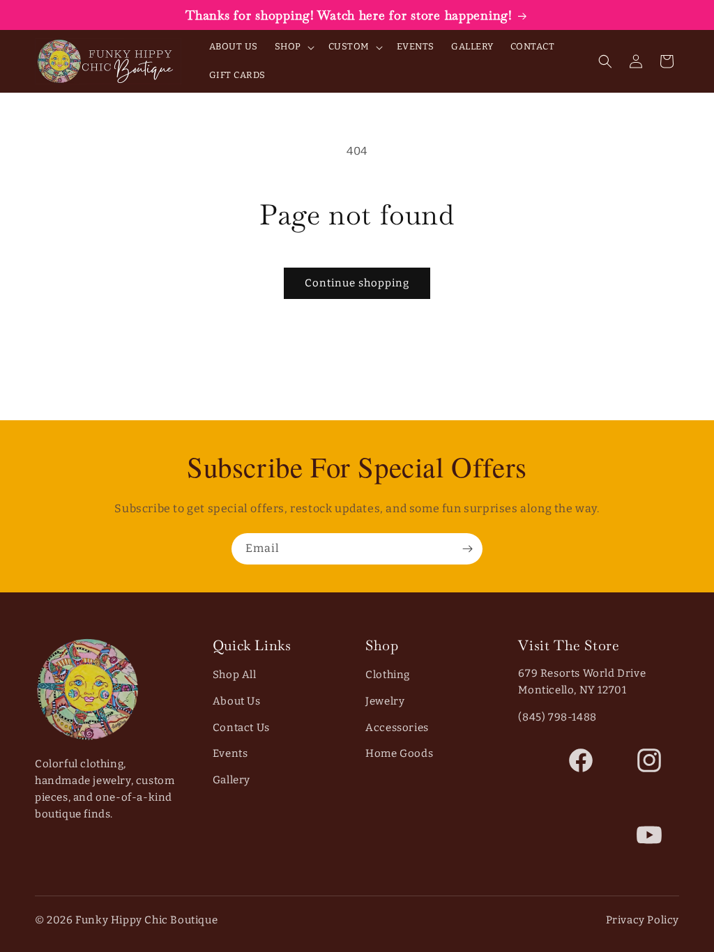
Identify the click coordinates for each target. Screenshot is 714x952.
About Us (237, 701)
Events (230, 753)
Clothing (387, 674)
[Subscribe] (467, 549)
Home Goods (399, 753)
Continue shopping (357, 283)
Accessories (397, 727)
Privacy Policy (642, 920)
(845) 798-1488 (557, 717)
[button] (293, 47)
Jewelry (384, 701)
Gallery (231, 780)
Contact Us (241, 727)
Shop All (235, 674)
